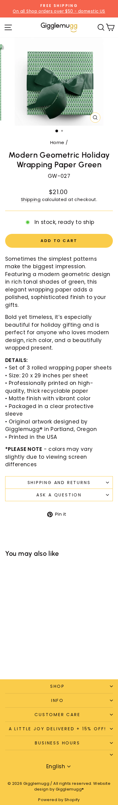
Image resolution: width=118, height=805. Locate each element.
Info (57, 700)
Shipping (31, 200)
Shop (57, 686)
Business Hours (57, 743)
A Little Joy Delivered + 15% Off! (57, 729)
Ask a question (59, 495)
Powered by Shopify (59, 800)
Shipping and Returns (59, 483)
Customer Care (57, 715)
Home (57, 142)
